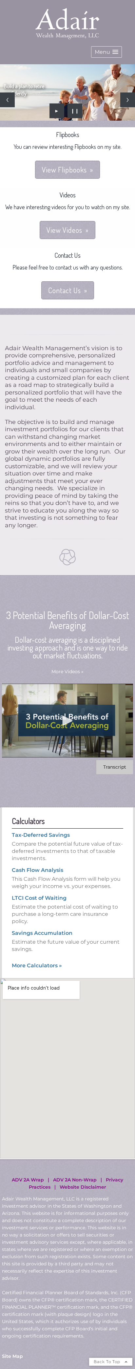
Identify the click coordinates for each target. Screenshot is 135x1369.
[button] (106, 52)
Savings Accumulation (42, 966)
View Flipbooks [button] (64, 203)
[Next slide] (127, 116)
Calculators (28, 854)
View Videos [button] (64, 263)
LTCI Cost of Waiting (39, 931)
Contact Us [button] (64, 323)
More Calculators (37, 999)
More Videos (67, 705)
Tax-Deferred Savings (41, 868)
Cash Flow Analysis (37, 903)
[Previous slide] (7, 116)
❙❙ (75, 144)
